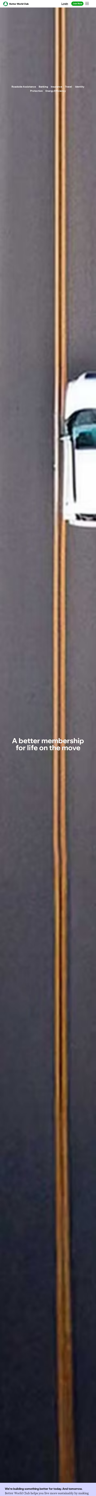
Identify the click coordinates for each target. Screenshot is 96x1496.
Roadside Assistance (25, 86)
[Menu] (87, 3)
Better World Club (19, 3)
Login (64, 3)
